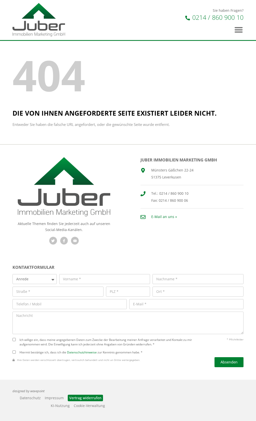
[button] (239, 29)
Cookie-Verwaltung (89, 405)
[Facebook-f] (64, 241)
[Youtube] (75, 241)
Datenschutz (30, 397)
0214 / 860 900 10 (217, 17)
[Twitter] (53, 241)
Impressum (54, 397)
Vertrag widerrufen (85, 397)
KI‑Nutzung (60, 405)
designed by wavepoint (28, 391)
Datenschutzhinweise (82, 352)
